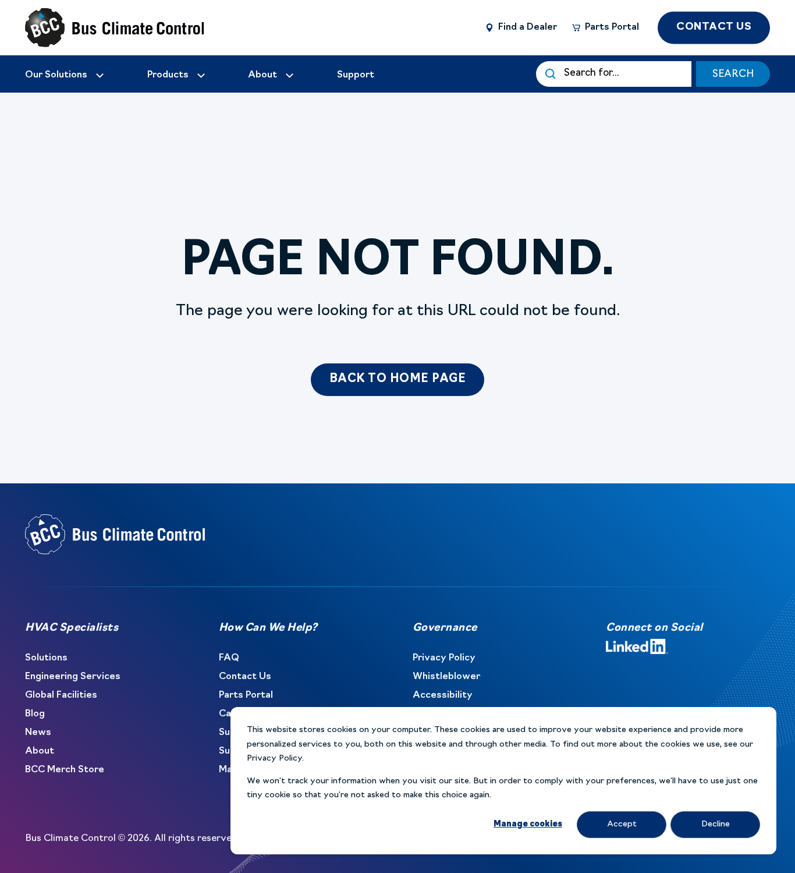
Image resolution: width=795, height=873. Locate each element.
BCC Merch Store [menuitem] (64, 770)
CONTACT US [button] (713, 27)
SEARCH (733, 74)
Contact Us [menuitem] (245, 676)
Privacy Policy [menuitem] (444, 658)
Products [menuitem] (168, 75)
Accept (622, 824)
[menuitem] (65, 75)
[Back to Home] (95, 28)
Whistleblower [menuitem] (446, 676)
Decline (715, 824)
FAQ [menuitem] (229, 658)
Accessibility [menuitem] (443, 695)
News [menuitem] (38, 732)
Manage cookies (528, 824)
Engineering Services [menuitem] (72, 676)
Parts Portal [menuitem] (246, 695)
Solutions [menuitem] (46, 658)
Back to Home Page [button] (397, 379)
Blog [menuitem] (35, 714)
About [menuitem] (39, 751)
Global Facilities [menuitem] (61, 695)
